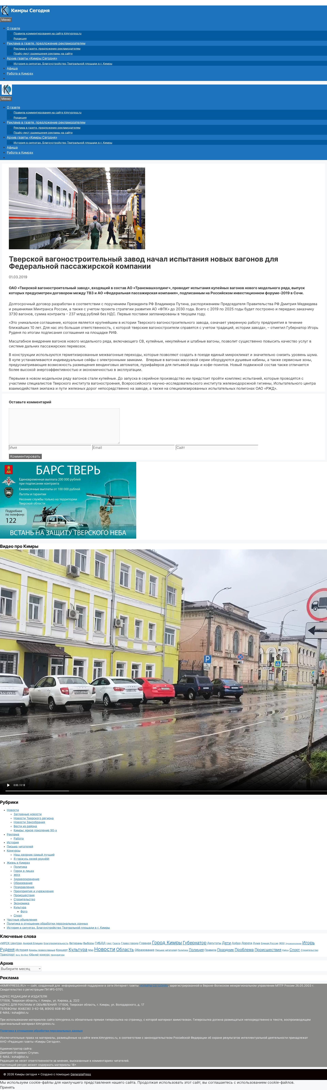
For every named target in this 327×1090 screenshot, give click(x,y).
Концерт (62, 950)
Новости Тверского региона (34, 818)
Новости (13, 810)
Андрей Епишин (33, 943)
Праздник (225, 950)
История (13, 842)
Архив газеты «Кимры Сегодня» (32, 58)
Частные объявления (22, 919)
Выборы (88, 943)
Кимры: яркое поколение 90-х (35, 830)
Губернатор (194, 942)
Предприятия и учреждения (34, 891)
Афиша (12, 68)
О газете (13, 28)
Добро (236, 943)
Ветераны (75, 943)
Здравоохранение (26, 879)
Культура (20, 907)
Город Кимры (167, 942)
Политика (20, 866)
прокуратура (57, 955)
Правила (210, 950)
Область (125, 949)
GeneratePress (81, 1074)
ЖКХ (17, 875)
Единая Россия (269, 943)
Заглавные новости (28, 814)
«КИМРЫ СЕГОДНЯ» (153, 985)
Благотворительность (56, 943)
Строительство (24, 899)
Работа (19, 838)
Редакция (20, 38)
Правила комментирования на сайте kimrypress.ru (47, 33)
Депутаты (214, 943)
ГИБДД (100, 943)
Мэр (90, 950)
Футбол (24, 955)
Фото (23, 911)
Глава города (129, 943)
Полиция (196, 950)
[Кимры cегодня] (25, 15)
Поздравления (24, 887)
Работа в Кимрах (20, 73)
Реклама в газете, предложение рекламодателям (46, 43)
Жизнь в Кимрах (18, 862)
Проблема (244, 949)
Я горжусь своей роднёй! (31, 858)
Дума (256, 943)
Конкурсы (13, 850)
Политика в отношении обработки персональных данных (47, 923)
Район (285, 950)
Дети (226, 943)
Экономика (21, 903)
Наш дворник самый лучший (34, 854)
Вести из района (25, 826)
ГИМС (109, 943)
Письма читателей (20, 846)
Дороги (247, 943)
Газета (116, 943)
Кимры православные (42, 950)
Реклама (13, 834)
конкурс (45, 954)
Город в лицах (24, 871)
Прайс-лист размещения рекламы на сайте (43, 53)
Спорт (18, 915)
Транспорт (7, 954)
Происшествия (24, 895)
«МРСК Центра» (11, 943)
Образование (23, 883)
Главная (145, 943)
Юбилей (34, 954)
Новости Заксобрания (29, 822)
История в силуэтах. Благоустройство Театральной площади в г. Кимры (63, 63)
